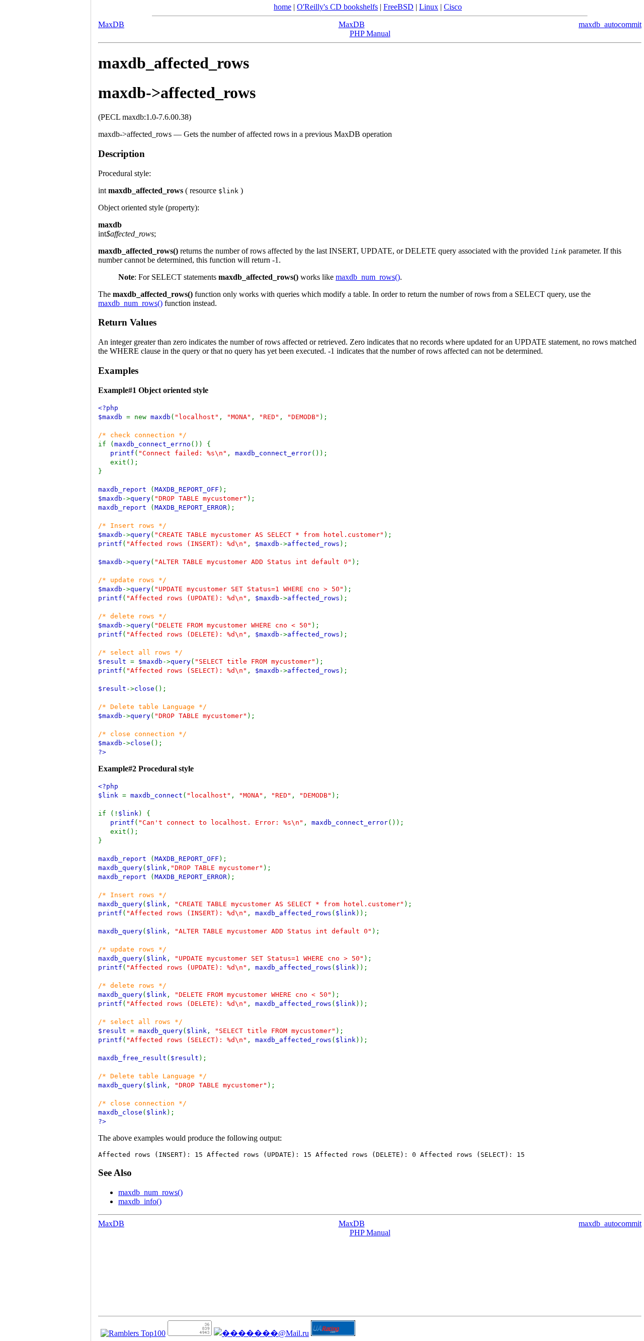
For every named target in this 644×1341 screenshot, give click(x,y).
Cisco (453, 7)
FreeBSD (398, 7)
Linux (428, 7)
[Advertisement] (45, 667)
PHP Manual (370, 33)
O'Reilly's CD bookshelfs (337, 7)
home (282, 7)
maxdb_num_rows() (368, 277)
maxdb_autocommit (610, 24)
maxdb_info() (140, 1201)
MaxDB (111, 24)
